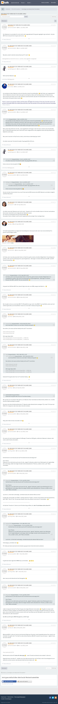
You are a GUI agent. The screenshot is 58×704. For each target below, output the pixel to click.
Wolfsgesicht (13, 69)
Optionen (48, 668)
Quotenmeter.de (15, 2)
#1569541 (53, 585)
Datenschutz (10, 697)
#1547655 (53, 109)
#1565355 (53, 411)
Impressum (4, 697)
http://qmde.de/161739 (8, 652)
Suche (28, 2)
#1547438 (53, 46)
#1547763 (53, 172)
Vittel (11, 316)
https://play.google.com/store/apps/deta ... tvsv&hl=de (16, 339)
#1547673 (53, 149)
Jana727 (12, 204)
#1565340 (53, 345)
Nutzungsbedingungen (19, 697)
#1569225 (53, 471)
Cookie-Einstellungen (6, 699)
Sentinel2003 (13, 27)
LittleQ (11, 86)
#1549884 (53, 248)
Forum (22, 2)
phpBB (8, 702)
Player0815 (12, 451)
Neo (11, 224)
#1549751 (53, 221)
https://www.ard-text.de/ (8, 331)
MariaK (11, 627)
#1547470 (53, 84)
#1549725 (53, 202)
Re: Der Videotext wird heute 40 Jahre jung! (20, 46)
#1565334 (53, 314)
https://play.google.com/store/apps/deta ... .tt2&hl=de (15, 337)
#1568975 (53, 429)
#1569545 (53, 625)
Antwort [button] (5, 21)
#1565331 (53, 295)
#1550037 (53, 265)
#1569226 (53, 514)
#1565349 (53, 385)
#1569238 (53, 569)
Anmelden (53, 2)
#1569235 (53, 551)
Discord (4, 243)
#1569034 (53, 448)
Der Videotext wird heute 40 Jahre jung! (13, 14)
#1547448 (53, 66)
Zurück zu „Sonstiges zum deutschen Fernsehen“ (13, 672)
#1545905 (53, 25)
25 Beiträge (54, 16)
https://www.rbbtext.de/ (8, 333)
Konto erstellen (45, 2)
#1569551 (53, 643)
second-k (12, 250)
